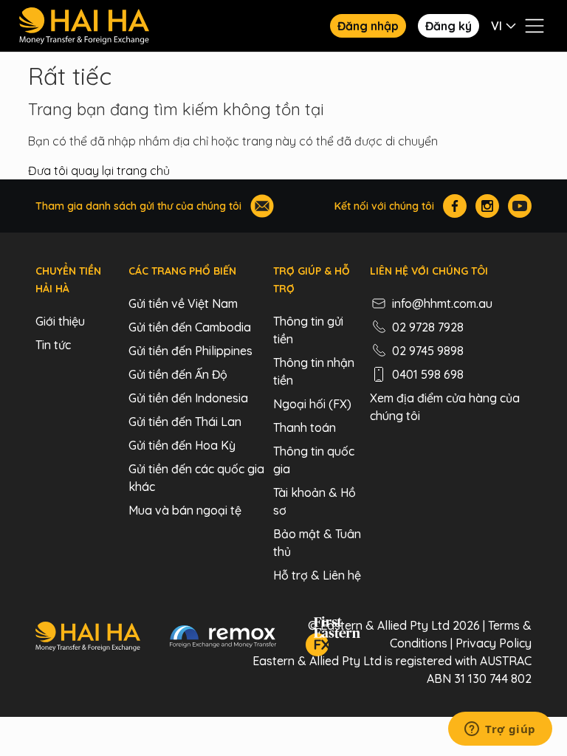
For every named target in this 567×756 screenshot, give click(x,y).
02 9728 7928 (428, 327)
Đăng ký (448, 25)
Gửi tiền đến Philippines (190, 350)
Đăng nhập (368, 25)
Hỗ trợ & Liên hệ (317, 575)
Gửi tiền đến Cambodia (189, 327)
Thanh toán (304, 427)
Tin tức (53, 344)
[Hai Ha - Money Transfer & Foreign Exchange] (87, 639)
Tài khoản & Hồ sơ (314, 501)
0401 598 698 (428, 374)
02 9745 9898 (428, 350)
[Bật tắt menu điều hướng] (534, 26)
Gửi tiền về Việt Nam (183, 303)
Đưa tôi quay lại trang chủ (99, 170)
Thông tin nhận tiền (313, 371)
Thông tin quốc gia (313, 460)
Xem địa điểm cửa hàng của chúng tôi (445, 407)
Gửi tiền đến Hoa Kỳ (182, 445)
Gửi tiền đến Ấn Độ (177, 374)
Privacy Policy (494, 643)
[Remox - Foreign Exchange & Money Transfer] (223, 638)
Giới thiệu (60, 321)
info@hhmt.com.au (442, 303)
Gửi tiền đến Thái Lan (184, 421)
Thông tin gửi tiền (308, 330)
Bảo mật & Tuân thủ (317, 542)
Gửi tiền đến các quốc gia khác (196, 477)
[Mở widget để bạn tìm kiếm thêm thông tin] (500, 730)
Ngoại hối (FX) (312, 403)
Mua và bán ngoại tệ (184, 510)
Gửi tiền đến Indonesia (188, 398)
